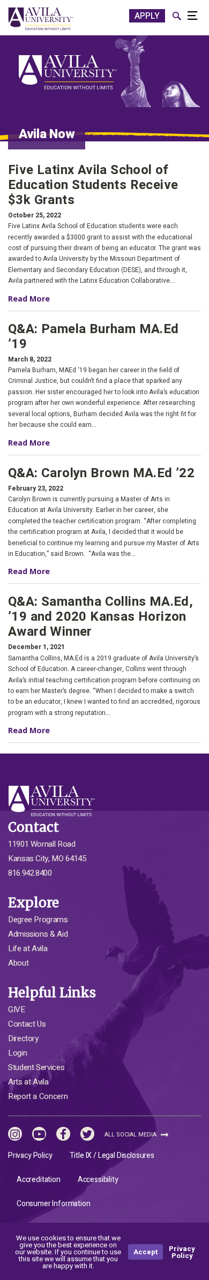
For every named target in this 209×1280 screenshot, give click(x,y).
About (18, 963)
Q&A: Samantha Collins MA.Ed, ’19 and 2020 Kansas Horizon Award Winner (100, 616)
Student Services (36, 1067)
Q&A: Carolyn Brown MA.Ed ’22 (101, 473)
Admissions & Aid (38, 934)
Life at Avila (27, 948)
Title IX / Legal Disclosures (112, 1155)
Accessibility (98, 1179)
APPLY (147, 16)
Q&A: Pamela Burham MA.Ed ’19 (93, 337)
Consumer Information (54, 1203)
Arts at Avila (28, 1082)
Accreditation (39, 1179)
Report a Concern (38, 1096)
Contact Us (27, 1024)
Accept (145, 1252)
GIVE (16, 1009)
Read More (39, 298)
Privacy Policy (30, 1155)
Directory (23, 1038)
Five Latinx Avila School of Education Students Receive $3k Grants (93, 185)
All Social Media (131, 1134)
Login (17, 1053)
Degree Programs (38, 919)
